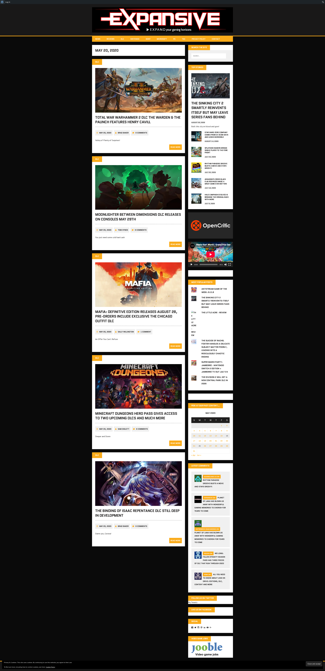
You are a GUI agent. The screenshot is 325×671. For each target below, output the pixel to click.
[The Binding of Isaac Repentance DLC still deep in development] (138, 504)
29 (222, 446)
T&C (183, 39)
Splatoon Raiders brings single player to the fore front (216, 150)
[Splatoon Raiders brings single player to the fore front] (196, 155)
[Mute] (225, 264)
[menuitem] (2, 2)
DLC (122, 39)
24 (194, 446)
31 (194, 451)
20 (210, 441)
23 (227, 441)
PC (174, 39)
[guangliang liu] (198, 480)
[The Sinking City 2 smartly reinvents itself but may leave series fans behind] (210, 96)
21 (216, 441)
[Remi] (198, 578)
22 (222, 441)
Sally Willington (126, 331)
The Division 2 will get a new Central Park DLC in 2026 (214, 380)
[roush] (198, 557)
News (97, 39)
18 (200, 441)
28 (216, 446)
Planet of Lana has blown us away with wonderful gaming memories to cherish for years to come (210, 504)
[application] (210, 254)
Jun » (199, 455)
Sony (148, 39)
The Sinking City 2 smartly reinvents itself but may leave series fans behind (209, 110)
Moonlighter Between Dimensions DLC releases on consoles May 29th (138, 217)
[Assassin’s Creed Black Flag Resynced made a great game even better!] (196, 186)
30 (227, 446)
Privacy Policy (198, 39)
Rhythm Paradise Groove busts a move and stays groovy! (216, 165)
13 (210, 436)
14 (216, 436)
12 (205, 436)
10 (194, 436)
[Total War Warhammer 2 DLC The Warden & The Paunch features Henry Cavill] (138, 111)
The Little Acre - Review (213, 312)
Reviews (110, 39)
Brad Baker (123, 132)
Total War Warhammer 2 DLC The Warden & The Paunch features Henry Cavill (138, 120)
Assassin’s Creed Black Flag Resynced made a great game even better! (216, 181)
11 (200, 436)
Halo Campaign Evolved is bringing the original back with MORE (217, 197)
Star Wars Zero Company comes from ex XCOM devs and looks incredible (216, 134)
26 (205, 446)
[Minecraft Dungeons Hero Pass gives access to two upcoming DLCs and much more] (138, 407)
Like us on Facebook (201, 609)
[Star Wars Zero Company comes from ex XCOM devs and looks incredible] (196, 139)
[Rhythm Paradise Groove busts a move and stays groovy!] (196, 171)
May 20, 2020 (105, 132)
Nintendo (134, 39)
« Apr (193, 455)
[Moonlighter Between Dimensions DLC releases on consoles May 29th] (138, 208)
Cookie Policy (50, 667)
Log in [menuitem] (7, 2)
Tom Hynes (123, 230)
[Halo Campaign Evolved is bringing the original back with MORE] (196, 202)
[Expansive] (162, 19)
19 (205, 441)
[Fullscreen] (229, 264)
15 (222, 436)
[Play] (191, 264)
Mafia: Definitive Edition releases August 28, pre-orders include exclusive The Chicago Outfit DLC (136, 316)
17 (194, 441)
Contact (216, 39)
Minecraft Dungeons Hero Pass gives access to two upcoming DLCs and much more (136, 416)
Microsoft (162, 39)
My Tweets (192, 602)
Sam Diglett (123, 429)
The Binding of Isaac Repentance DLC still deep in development (137, 513)
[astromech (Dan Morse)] (198, 525)
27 (210, 446)
